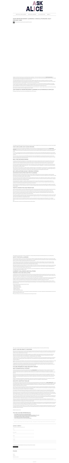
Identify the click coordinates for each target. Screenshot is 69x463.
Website (14, 435)
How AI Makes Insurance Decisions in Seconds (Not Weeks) (22, 414)
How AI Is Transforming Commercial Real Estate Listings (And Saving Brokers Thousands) (26, 415)
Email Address (14, 432)
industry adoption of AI (49, 382)
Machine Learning (32, 14)
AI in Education (41, 14)
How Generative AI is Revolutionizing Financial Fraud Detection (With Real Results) (44, 421)
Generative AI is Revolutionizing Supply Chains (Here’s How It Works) (23, 421)
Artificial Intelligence (21, 14)
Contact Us (14, 455)
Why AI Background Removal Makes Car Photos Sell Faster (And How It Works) (25, 416)
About (48, 14)
